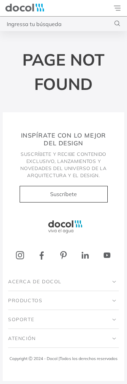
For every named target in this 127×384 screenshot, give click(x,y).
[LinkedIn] (85, 255)
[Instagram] (20, 255)
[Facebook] (42, 255)
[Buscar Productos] (117, 23)
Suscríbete (63, 194)
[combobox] (63, 23)
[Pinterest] (63, 255)
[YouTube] (107, 255)
